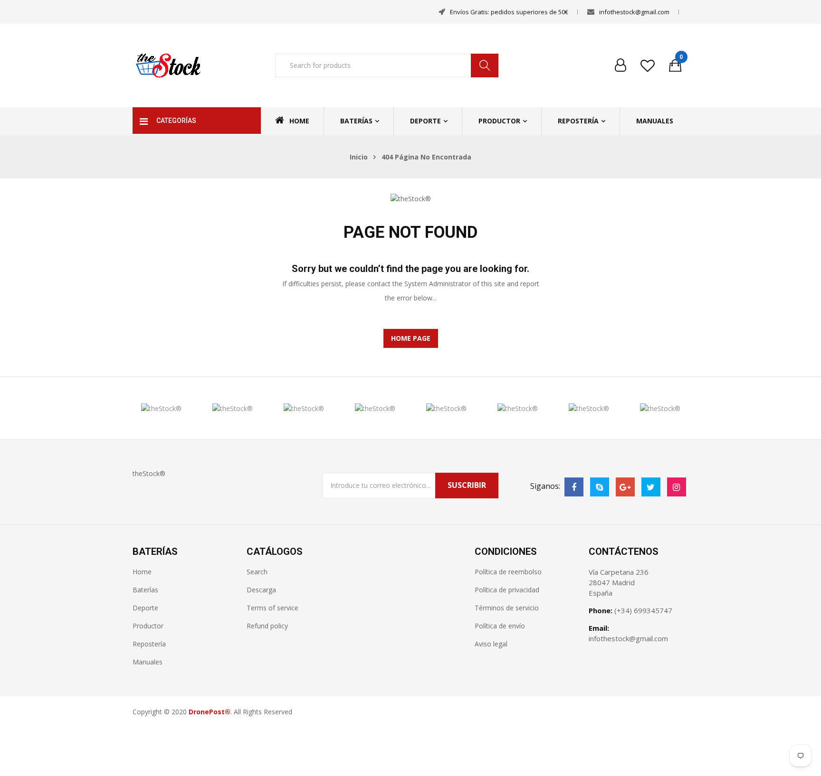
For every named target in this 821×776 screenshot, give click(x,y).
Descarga (261, 589)
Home (299, 120)
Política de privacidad (507, 589)
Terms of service (272, 607)
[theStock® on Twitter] (650, 486)
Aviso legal (491, 643)
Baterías (356, 120)
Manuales (654, 120)
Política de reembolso (508, 571)
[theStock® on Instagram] (676, 486)
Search (257, 571)
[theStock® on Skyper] (599, 486)
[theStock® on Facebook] (573, 486)
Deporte (425, 120)
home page (410, 338)
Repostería (578, 120)
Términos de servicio (507, 607)
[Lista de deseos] (647, 65)
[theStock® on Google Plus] (625, 486)
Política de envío (500, 625)
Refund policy (267, 625)
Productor (499, 120)
